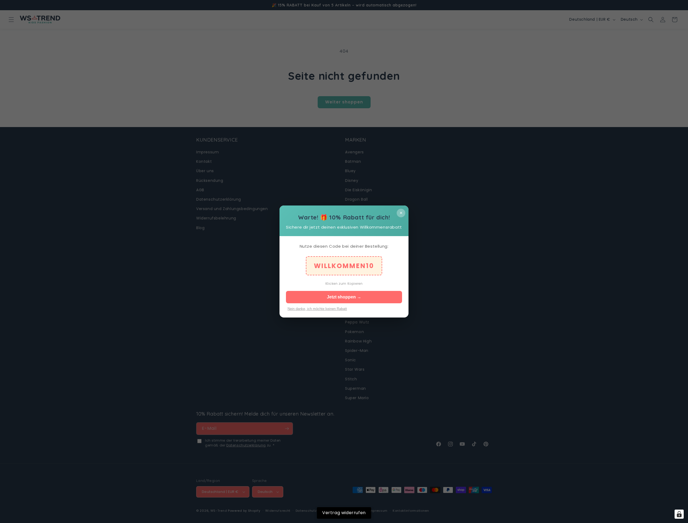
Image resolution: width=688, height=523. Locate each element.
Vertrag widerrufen (344, 513)
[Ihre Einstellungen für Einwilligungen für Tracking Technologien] (679, 514)
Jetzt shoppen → (344, 297)
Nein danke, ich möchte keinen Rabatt (317, 309)
